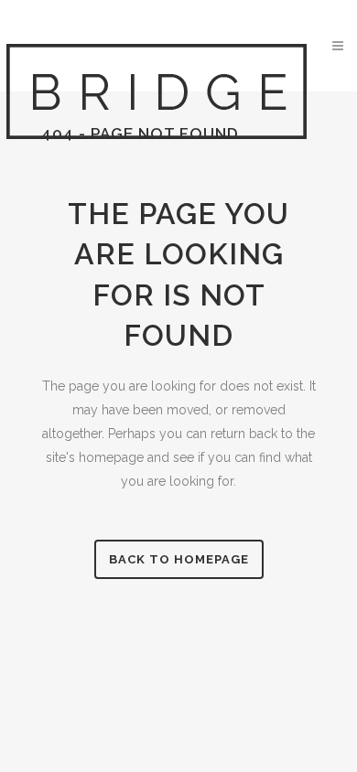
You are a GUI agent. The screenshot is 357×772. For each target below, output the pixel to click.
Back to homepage (179, 559)
